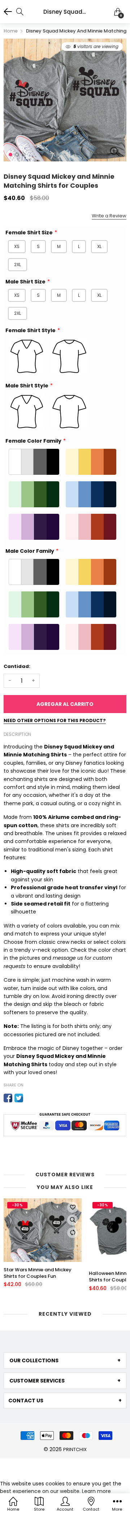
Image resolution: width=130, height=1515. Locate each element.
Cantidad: (17, 666)
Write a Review (109, 215)
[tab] (65, 1360)
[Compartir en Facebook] (8, 1098)
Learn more (96, 1491)
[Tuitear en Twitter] (18, 1098)
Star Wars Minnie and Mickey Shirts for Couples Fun (38, 1273)
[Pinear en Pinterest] (29, 1098)
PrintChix (75, 1449)
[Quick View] (72, 1220)
